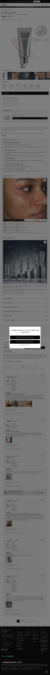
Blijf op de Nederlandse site (25, 341)
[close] (39, 328)
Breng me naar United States (25, 337)
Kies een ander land (25, 344)
